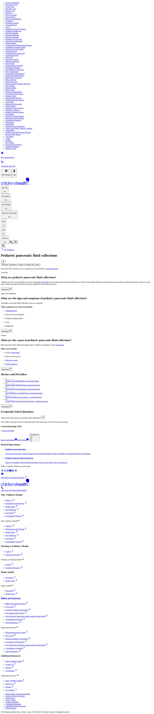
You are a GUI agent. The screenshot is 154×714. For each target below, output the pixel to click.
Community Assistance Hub (15, 47)
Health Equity (10, 507)
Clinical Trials (10, 106)
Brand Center (10, 581)
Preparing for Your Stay (13, 39)
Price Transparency (12, 72)
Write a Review (10, 80)
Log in (7, 27)
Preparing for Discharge (13, 41)
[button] (77, 417)
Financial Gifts (10, 149)
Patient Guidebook (12, 35)
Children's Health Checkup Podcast (18, 132)
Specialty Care (10, 9)
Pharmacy (9, 13)
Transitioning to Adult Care (15, 53)
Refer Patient (10, 86)
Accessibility (10, 671)
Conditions (9, 21)
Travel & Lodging (11, 59)
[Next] (3, 262)
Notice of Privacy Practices (15, 696)
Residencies (9, 124)
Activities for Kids (11, 55)
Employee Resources (12, 555)
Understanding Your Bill (14, 66)
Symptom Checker (12, 23)
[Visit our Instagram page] (7, 471)
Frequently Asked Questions (15, 29)
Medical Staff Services (13, 98)
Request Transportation (13, 92)
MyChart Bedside (11, 33)
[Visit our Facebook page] (2, 471)
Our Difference (10, 510)
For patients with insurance (15, 74)
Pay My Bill (9, 64)
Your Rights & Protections (14, 70)
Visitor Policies (10, 43)
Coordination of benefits (14, 619)
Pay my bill (9, 607)
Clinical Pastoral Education (15, 126)
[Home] (77, 181)
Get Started (9, 136)
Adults (7, 139)
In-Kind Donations (12, 147)
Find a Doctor (10, 17)
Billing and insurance (11, 598)
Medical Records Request (14, 76)
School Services (11, 51)
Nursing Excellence (12, 110)
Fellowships (9, 122)
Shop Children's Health (13, 661)
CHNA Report (10, 708)
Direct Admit (10, 90)
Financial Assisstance (13, 68)
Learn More (9, 102)
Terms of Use (10, 698)
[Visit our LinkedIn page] (13, 471)
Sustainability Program (13, 516)
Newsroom (9, 578)
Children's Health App (13, 31)
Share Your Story (11, 82)
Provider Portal (10, 88)
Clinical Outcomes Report (14, 100)
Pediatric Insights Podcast (14, 112)
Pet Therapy (9, 143)
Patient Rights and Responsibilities (17, 694)
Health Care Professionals (14, 116)
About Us (8, 500)
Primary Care (10, 11)
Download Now (11, 25)
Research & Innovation (13, 104)
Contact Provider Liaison (14, 94)
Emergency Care (11, 5)
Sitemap (8, 668)
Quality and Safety (12, 702)
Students (8, 141)
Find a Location (11, 15)
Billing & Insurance (12, 61)
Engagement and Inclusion (14, 503)
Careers (8, 552)
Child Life (9, 57)
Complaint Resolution (13, 704)
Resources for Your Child (14, 49)
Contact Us (9, 664)
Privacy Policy (10, 700)
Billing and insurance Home (15, 604)
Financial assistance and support (16, 610)
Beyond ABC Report (13, 134)
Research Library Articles (14, 108)
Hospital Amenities (12, 37)
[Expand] (43, 417)
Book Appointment (12, 3)
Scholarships (9, 130)
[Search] (16, 242)
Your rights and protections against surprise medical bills (25, 616)
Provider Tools (10, 96)
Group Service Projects (13, 145)
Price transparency (11, 623)
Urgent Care (9, 7)
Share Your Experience (13, 78)
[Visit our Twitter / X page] (5, 471)
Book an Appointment (13, 19)
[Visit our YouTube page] (10, 471)
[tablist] (77, 265)
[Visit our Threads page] (15, 471)
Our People (9, 513)
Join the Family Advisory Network (17, 84)
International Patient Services (15, 706)
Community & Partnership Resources (18, 45)
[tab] (5, 265)
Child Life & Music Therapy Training (18, 128)
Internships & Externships (14, 118)
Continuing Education (13, 120)
